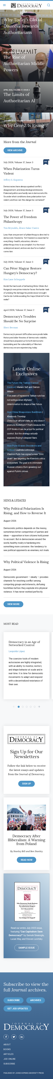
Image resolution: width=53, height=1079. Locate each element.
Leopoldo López (17, 651)
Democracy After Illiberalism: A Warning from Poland (26, 840)
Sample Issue (26, 947)
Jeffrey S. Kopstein (13, 179)
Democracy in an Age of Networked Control (24, 643)
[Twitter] (13, 1036)
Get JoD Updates (17, 1008)
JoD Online (10, 1059)
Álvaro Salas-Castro (29, 228)
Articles (9, 1054)
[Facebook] (6, 1036)
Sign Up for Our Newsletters (26, 754)
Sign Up (26, 783)
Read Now (26, 860)
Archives (35, 1000)
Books (7, 1049)
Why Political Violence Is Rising (26, 562)
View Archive (14, 150)
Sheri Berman (11, 327)
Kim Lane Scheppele (14, 279)
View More (13, 604)
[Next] (39, 706)
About (7, 1044)
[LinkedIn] (21, 1036)
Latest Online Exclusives (26, 371)
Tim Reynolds (11, 228)
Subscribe (13, 1000)
